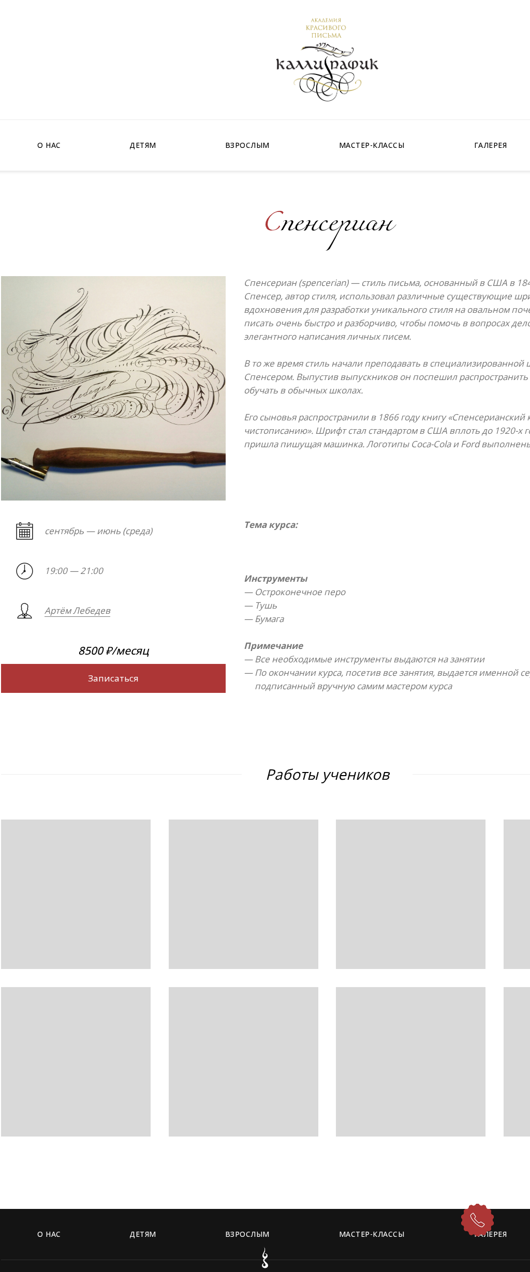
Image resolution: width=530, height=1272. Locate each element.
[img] (327, 59)
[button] (113, 678)
